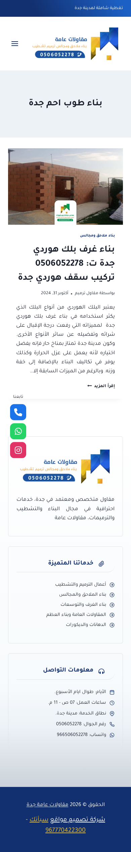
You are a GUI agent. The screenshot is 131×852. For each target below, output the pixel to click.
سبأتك (39, 820)
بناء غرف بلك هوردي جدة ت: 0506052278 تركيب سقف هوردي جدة (66, 264)
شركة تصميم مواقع (77, 820)
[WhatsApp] (18, 431)
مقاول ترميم (86, 293)
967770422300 (65, 831)
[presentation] (65, 186)
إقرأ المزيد (101, 386)
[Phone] (18, 412)
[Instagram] (18, 450)
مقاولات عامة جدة (48, 805)
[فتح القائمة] (15, 44)
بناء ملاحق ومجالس (97, 236)
